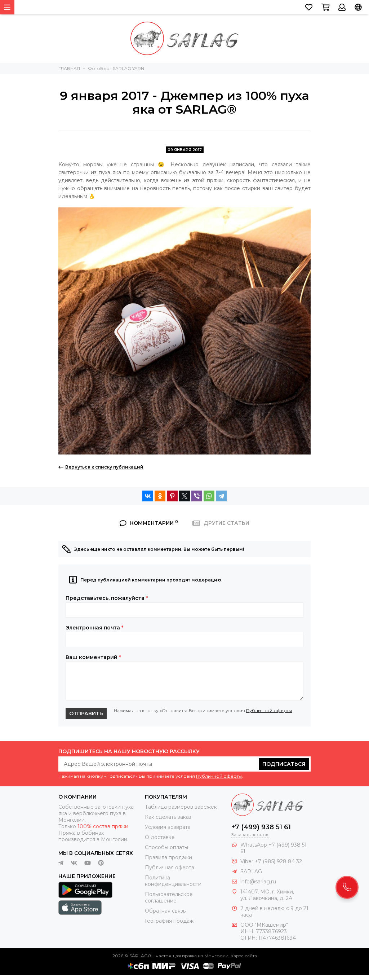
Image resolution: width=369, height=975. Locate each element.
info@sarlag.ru (258, 881)
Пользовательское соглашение (169, 897)
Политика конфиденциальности (173, 880)
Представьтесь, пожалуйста (107, 598)
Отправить (86, 713)
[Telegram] (221, 496)
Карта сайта (244, 955)
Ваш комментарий (93, 657)
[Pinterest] (172, 496)
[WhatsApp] (209, 496)
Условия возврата (168, 827)
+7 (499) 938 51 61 (261, 827)
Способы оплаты (166, 847)
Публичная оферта (169, 867)
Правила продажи (168, 857)
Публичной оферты (269, 710)
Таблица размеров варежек (181, 807)
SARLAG (251, 871)
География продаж (169, 921)
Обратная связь (165, 911)
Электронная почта (94, 628)
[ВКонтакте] (147, 496)
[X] (184, 496)
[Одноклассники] (160, 496)
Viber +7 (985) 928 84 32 (271, 861)
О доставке (160, 837)
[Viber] (196, 496)
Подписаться (283, 764)
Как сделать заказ (168, 817)
